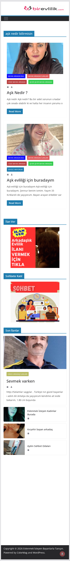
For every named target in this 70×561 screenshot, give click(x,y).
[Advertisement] (35, 495)
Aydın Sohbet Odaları (39, 446)
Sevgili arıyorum (15, 169)
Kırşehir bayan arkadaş (40, 429)
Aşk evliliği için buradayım (30, 180)
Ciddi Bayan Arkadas (16, 82)
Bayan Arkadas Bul (16, 76)
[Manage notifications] (62, 553)
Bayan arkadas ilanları (38, 76)
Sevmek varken (21, 381)
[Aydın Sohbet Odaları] (14, 447)
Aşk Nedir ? (17, 92)
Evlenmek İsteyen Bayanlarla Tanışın (43, 548)
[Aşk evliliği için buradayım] (35, 140)
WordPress (39, 552)
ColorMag (22, 552)
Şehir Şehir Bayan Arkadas (41, 82)
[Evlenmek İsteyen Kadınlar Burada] (14, 414)
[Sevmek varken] (35, 352)
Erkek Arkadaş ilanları (17, 374)
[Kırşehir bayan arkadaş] (14, 431)
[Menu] (6, 18)
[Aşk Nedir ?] (35, 58)
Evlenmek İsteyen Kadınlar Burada (41, 412)
